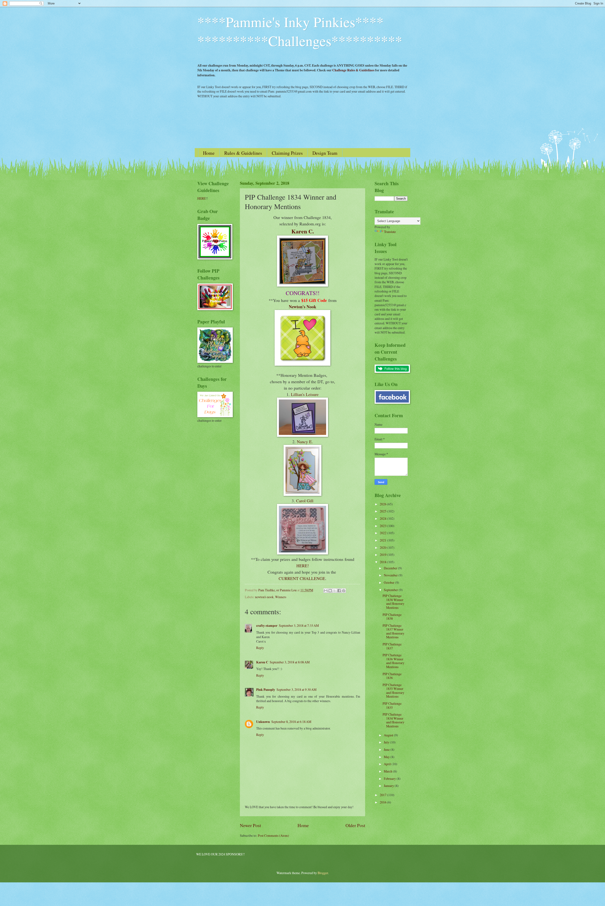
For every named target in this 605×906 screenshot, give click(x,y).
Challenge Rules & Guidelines (353, 70)
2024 (383, 518)
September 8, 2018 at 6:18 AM (291, 721)
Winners (280, 597)
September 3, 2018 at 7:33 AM (299, 625)
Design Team (324, 153)
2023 (383, 526)
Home (209, 153)
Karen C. (302, 231)
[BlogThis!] (330, 590)
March (388, 771)
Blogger (323, 873)
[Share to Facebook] (339, 590)
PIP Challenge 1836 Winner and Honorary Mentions (393, 661)
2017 (383, 795)
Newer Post (250, 825)
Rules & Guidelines (243, 153)
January (389, 785)
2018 (383, 562)
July (387, 742)
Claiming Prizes (287, 153)
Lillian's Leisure (305, 394)
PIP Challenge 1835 (392, 705)
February (390, 778)
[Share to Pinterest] (343, 590)
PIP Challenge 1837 (392, 646)
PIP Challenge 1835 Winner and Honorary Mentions (393, 691)
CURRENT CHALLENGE (302, 578)
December (391, 568)
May (387, 757)
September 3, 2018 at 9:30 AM (296, 689)
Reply (260, 647)
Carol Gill (304, 500)
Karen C (262, 662)
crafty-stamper (266, 625)
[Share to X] (334, 590)
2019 (383, 554)
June (387, 749)
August (389, 735)
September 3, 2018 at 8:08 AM (290, 662)
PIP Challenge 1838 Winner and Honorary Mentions (393, 601)
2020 (383, 547)
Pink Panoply (265, 689)
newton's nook (264, 597)
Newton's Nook (302, 307)
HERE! (302, 565)
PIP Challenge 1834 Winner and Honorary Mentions (393, 720)
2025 (383, 511)
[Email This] (325, 590)
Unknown (263, 721)
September (391, 590)
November (391, 575)
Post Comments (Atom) (273, 835)
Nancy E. (305, 441)
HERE (201, 198)
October (389, 582)
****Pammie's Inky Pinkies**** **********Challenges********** (299, 31)
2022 (383, 533)
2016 (383, 802)
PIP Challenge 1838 (392, 616)
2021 (383, 540)
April (388, 764)
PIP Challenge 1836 (392, 676)
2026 (383, 504)
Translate (390, 231)
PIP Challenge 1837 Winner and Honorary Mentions (393, 631)
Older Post (355, 825)
